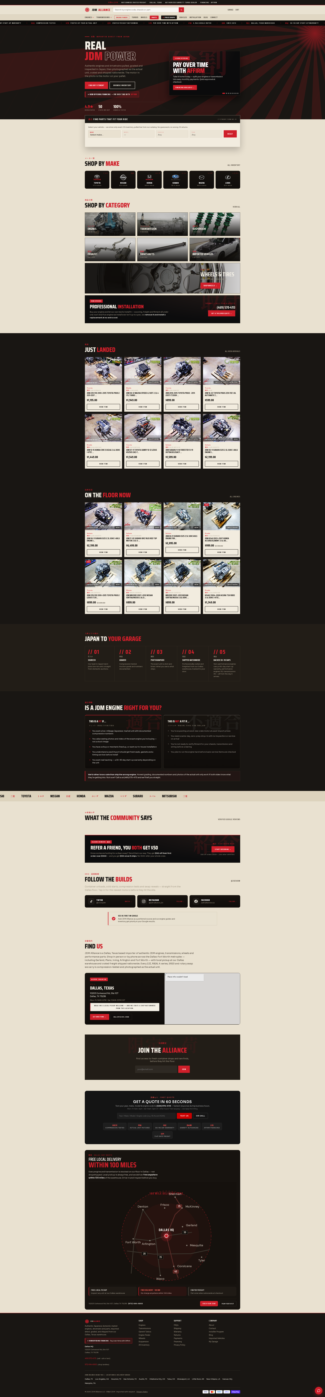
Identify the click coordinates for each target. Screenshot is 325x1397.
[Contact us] (318, 1390)
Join (184, 1069)
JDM (101, 9)
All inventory (234, 165)
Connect (214, 17)
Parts (154, 17)
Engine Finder (121, 17)
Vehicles (183, 17)
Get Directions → (99, 1016)
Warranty (178, 1332)
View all (236, 206)
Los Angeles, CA (102, 1379)
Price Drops (170, 17)
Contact (212, 1328)
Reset (230, 133)
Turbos (135, 17)
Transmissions (104, 17)
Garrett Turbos (145, 1332)
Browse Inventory (122, 85)
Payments (178, 1338)
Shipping (177, 1328)
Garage (230, 9)
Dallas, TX (89, 1379)
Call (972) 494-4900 (121, 1017)
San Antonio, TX (130, 1379)
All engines (235, 496)
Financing (178, 1342)
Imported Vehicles (217, 1338)
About (211, 1325)
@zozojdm (235, 880)
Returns (177, 1335)
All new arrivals (232, 351)
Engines (89, 17)
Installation (195, 17)
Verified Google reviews (229, 819)
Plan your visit (228, 1303)
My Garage (213, 1342)
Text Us (184, 1116)
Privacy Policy (179, 1345)
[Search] (181, 9)
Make (92, 132)
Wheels (144, 17)
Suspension (144, 1342)
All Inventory (144, 1345)
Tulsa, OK (171, 1379)
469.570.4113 (90, 1358)
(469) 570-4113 (164, 1106)
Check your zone (209, 1303)
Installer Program (216, 1332)
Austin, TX (143, 1379)
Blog (206, 17)
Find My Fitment (96, 85)
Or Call (200, 1116)
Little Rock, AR (198, 1379)
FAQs (176, 1325)
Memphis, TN (90, 1383)
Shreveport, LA (183, 1379)
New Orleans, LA (213, 1379)
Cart (237, 9)
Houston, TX (116, 1379)
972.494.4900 (91, 1364)
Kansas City (227, 1379)
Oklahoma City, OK (157, 1379)
